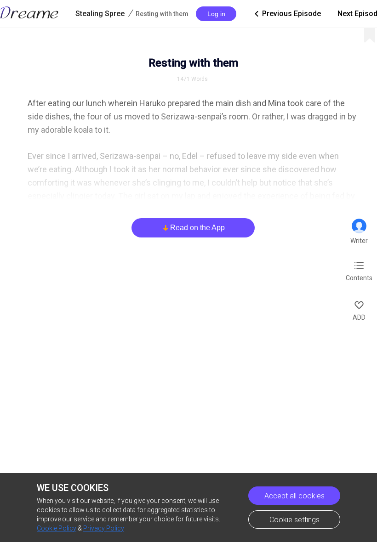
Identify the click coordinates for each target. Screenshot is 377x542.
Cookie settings (294, 519)
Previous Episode (287, 13)
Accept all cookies (294, 495)
